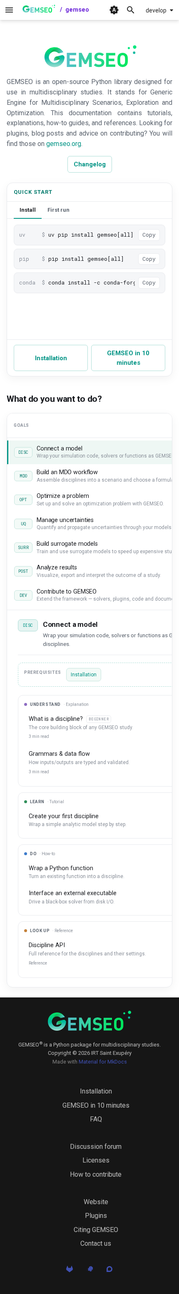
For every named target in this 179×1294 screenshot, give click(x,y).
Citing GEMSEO (96, 1230)
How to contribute (96, 1174)
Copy (149, 234)
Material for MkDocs (103, 1062)
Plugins (96, 1216)
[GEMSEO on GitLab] (69, 1271)
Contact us (95, 1243)
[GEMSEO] (89, 1021)
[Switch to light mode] (114, 9)
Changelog (90, 164)
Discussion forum (96, 1146)
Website (96, 1202)
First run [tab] (58, 210)
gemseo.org (63, 144)
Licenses (95, 1160)
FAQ (96, 1119)
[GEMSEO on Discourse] (109, 1271)
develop (156, 10)
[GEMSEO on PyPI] (89, 1271)
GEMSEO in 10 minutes (128, 357)
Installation (51, 358)
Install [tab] (28, 210)
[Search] (130, 9)
